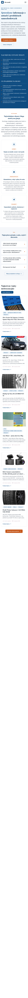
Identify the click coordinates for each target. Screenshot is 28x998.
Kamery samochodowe (10, 469)
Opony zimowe (7, 507)
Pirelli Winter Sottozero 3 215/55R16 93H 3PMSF (14, 511)
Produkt (6, 314)
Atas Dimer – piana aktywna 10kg (13, 436)
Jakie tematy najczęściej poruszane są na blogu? (10, 244)
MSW (5, 312)
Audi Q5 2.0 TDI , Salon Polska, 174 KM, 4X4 (13, 357)
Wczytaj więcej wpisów (13, 531)
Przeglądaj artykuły (8, 40)
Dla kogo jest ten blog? (9, 267)
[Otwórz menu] (25, 2)
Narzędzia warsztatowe (14, 312)
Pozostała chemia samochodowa (13, 430)
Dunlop (6, 390)
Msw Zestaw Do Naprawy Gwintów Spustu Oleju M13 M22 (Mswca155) (13, 318)
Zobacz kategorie (7, 44)
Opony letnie (13, 390)
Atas (5, 428)
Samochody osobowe (16, 352)
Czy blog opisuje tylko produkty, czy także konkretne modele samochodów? (12, 259)
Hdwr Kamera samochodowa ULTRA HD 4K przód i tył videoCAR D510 (14, 474)
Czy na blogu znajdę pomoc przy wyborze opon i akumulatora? (12, 251)
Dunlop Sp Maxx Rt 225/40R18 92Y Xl (13, 395)
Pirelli (15, 507)
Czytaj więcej (6, 331)
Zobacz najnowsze (6, 292)
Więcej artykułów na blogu (13, 273)
